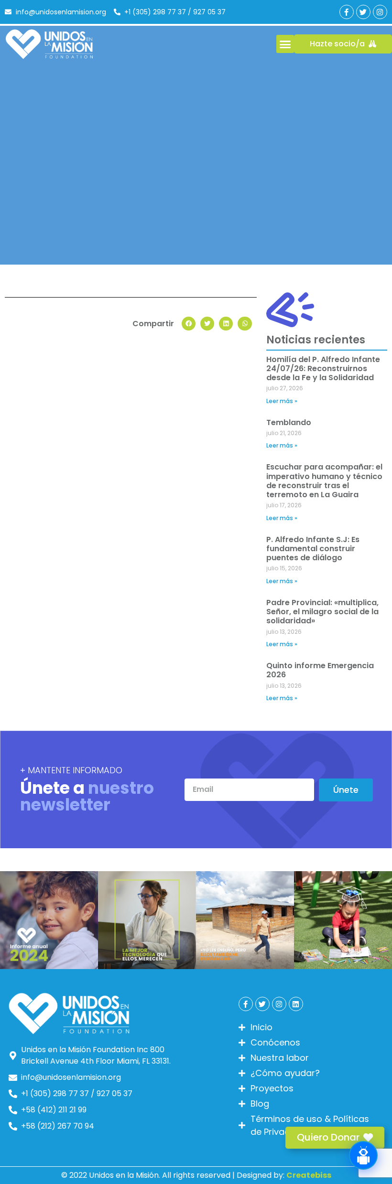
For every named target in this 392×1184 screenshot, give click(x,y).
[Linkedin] (296, 1004)
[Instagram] (380, 12)
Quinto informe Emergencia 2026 (320, 670)
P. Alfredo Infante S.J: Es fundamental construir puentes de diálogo (312, 548)
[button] (285, 44)
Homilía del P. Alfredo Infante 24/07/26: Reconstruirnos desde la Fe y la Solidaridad (323, 368)
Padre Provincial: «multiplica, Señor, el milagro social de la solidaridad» (322, 611)
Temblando (288, 422)
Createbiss (308, 1175)
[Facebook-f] (346, 12)
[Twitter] (363, 12)
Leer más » (281, 401)
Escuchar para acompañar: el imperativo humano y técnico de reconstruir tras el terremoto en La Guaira (324, 480)
